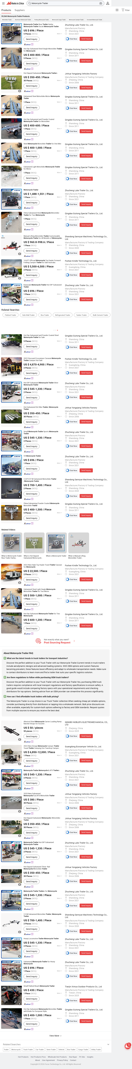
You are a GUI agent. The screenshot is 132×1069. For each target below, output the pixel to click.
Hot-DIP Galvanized (39, 843)
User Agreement (48, 1060)
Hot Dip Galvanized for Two (42, 615)
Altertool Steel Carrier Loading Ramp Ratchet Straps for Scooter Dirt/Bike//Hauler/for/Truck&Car (43, 723)
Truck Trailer (83, 315)
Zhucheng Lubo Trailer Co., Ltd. (79, 24)
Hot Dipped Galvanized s (40, 73)
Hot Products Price (38, 1057)
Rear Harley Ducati (41, 25)
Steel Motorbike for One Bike (42, 144)
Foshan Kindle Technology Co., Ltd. (81, 260)
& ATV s (41, 770)
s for (40, 891)
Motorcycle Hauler (22, 315)
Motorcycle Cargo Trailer (59, 19)
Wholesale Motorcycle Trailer (47, 315)
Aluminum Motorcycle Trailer (23, 19)
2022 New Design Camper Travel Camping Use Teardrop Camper (41, 747)
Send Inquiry (31, 39)
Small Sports (41, 432)
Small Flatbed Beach (39, 986)
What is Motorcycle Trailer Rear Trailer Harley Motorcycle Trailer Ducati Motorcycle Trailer (11, 557)
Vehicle (61, 1049)
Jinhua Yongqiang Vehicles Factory (81, 73)
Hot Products (23, 1057)
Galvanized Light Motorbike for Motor (42, 168)
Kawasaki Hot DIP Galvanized (43, 286)
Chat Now (73, 39)
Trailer (6, 1049)
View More (54, 1035)
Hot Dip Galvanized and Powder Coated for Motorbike (39, 120)
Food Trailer (98, 315)
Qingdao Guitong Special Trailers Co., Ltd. (84, 49)
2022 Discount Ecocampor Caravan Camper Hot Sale (42, 359)
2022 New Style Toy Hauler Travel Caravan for (43, 566)
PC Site (82, 1057)
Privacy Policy (62, 1060)
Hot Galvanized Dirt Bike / (41, 408)
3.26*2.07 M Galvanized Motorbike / (40, 480)
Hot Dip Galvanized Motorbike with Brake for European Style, (43, 1010)
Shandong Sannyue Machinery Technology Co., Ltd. (86, 237)
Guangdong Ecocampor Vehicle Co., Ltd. (83, 746)
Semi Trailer (51, 1049)
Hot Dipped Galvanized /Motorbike (42, 819)
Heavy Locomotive (41, 939)
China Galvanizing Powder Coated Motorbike (41, 504)
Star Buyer (73, 1057)
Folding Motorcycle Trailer (41, 19)
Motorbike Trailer (7, 19)
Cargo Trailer (83, 1049)
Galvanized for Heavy (39, 963)
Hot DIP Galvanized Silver (41, 384)
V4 (32, 456)
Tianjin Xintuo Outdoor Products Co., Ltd (83, 986)
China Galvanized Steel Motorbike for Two (41, 214)
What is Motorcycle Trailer (56, 556)
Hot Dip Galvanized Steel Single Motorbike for (43, 50)
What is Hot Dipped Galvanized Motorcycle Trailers (32, 557)
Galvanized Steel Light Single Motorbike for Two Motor (39, 590)
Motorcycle (16, 1049)
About (37, 1060)
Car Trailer (40, 1049)
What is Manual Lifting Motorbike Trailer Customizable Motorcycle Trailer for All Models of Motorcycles (78, 557)
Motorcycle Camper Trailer (76, 19)
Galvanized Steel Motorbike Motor (42, 97)
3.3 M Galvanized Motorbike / (42, 915)
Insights (90, 1057)
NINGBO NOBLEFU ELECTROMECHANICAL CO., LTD (86, 723)
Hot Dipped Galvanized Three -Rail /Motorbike (37, 868)
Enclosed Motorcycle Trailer (94, 19)
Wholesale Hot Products (57, 1057)
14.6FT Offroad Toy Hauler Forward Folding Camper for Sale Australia (42, 261)
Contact (73, 1060)
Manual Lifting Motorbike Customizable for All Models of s (43, 237)
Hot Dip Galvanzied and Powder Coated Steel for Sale (41, 336)
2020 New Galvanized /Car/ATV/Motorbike (39, 794)
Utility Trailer (96, 1049)
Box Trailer (71, 1049)
